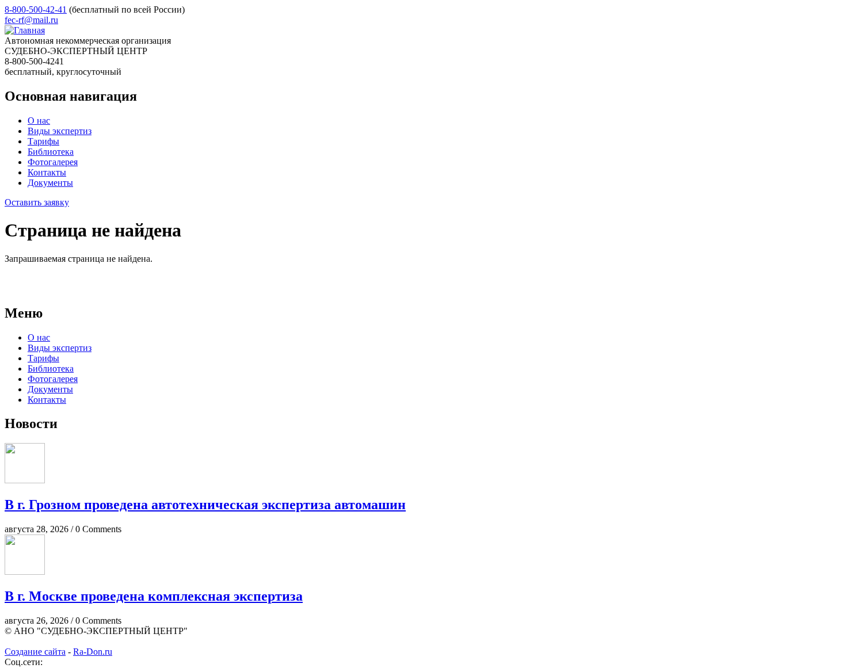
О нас (39, 120)
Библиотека (51, 151)
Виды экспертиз (60, 131)
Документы (50, 183)
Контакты (47, 172)
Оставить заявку (37, 202)
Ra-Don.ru (92, 651)
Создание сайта (35, 651)
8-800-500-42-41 (36, 9)
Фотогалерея (53, 162)
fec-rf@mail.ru (31, 20)
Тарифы (43, 141)
